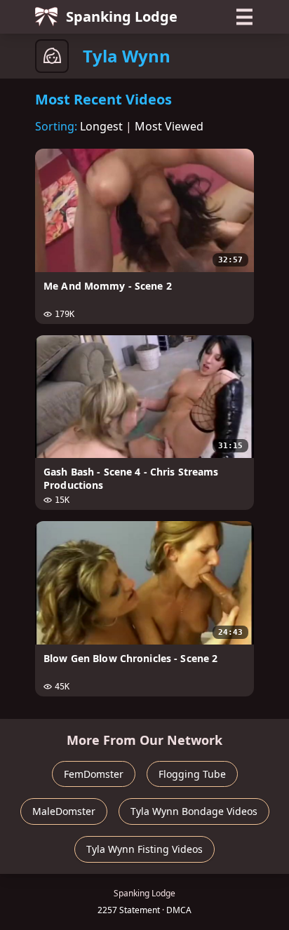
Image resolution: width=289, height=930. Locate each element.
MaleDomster (63, 811)
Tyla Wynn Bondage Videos (193, 811)
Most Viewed (169, 126)
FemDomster (93, 774)
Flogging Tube (192, 774)
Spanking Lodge (121, 16)
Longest (101, 126)
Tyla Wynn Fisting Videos (144, 849)
